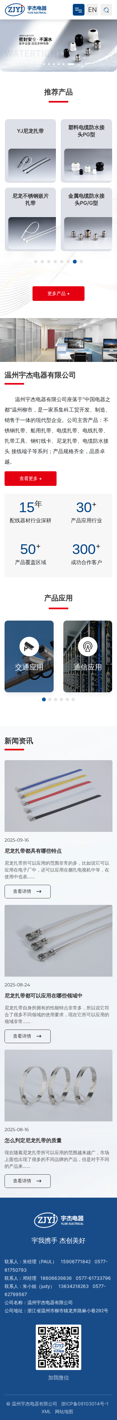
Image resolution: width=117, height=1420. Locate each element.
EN (92, 10)
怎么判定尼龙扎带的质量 (33, 1140)
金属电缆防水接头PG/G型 (86, 199)
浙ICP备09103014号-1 (85, 1403)
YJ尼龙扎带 (30, 131)
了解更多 (25, 676)
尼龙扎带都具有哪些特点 (33, 850)
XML (46, 1411)
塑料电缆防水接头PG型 (86, 131)
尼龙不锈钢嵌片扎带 (30, 199)
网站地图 (64, 1411)
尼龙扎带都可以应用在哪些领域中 (44, 995)
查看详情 (22, 891)
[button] (44, 64)
